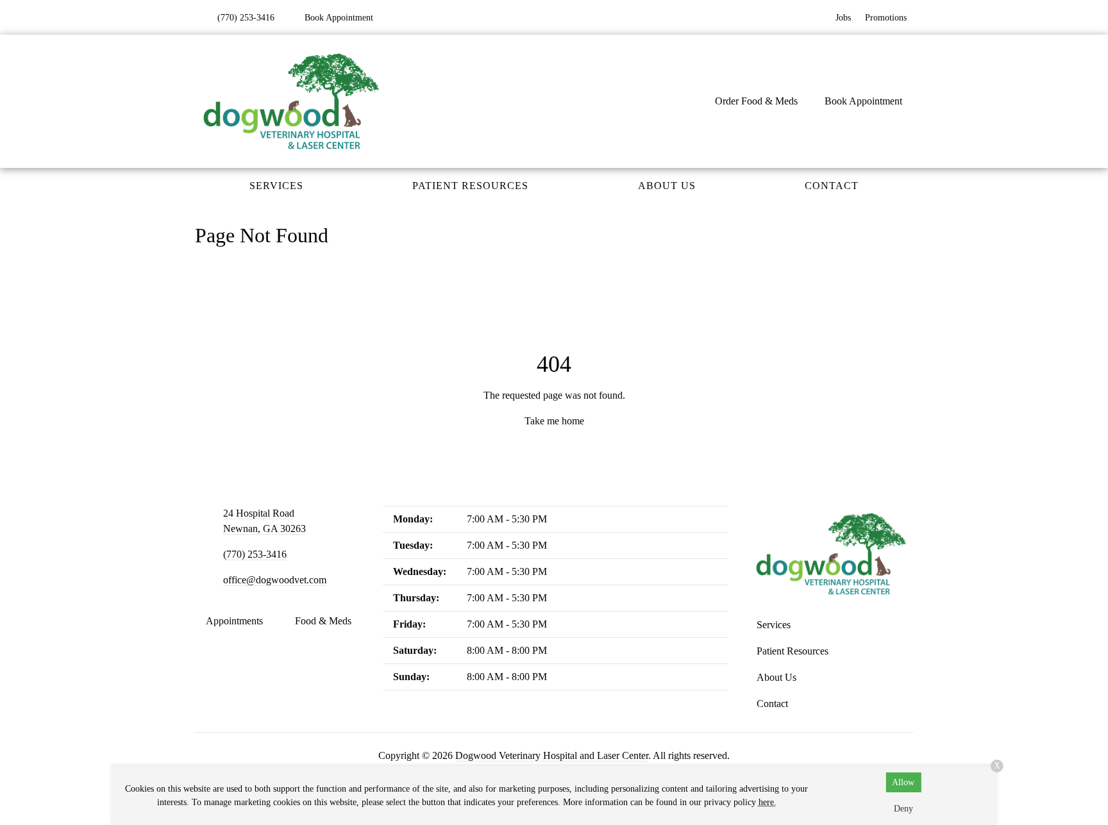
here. (767, 802)
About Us (667, 185)
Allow (903, 782)
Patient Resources (470, 185)
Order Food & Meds (756, 101)
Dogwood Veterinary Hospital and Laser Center (551, 755)
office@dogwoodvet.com (274, 579)
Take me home (554, 420)
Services (276, 185)
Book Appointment (863, 101)
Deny (903, 808)
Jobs (843, 17)
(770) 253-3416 (255, 554)
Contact (832, 185)
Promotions (886, 17)
